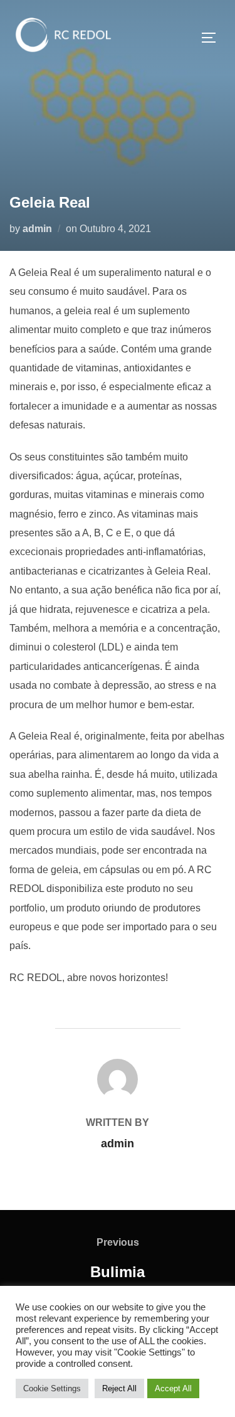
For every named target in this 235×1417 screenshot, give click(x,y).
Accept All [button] (173, 1388)
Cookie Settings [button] (52, 1388)
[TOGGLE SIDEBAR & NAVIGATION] (213, 37)
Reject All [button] (119, 1388)
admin (37, 228)
